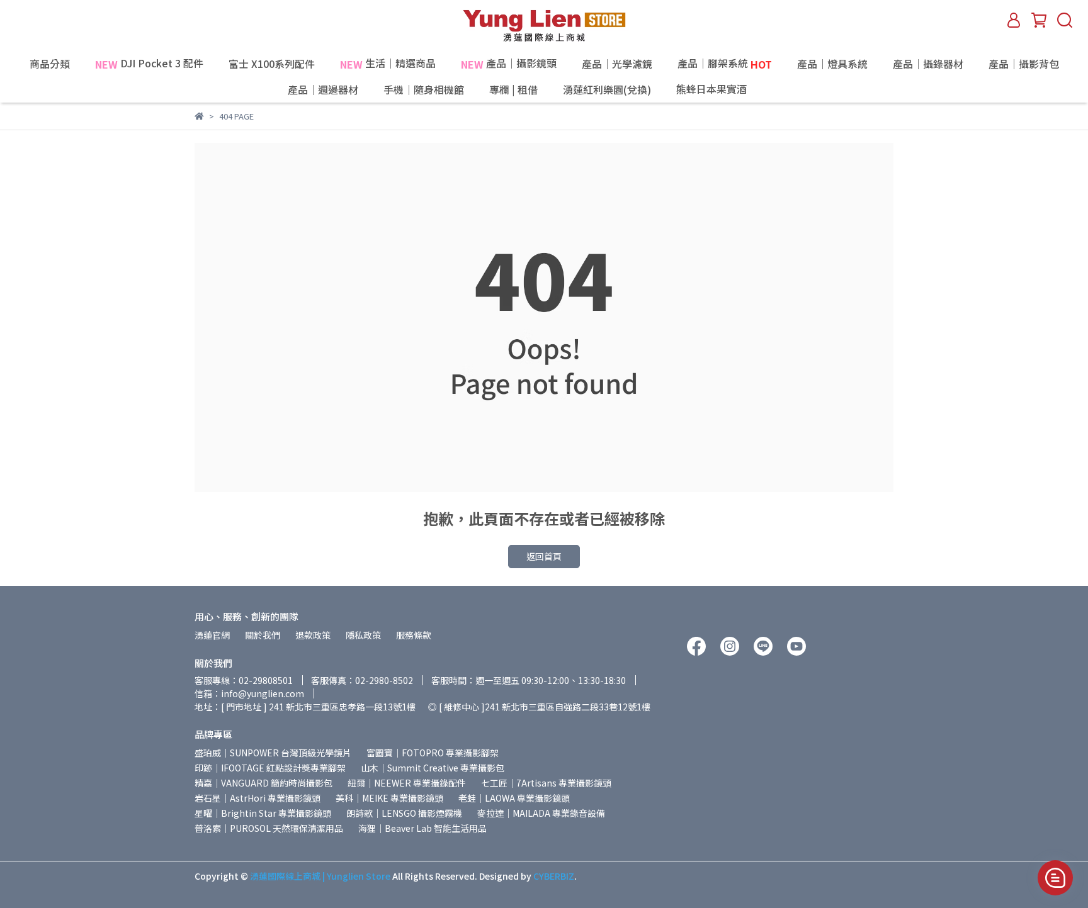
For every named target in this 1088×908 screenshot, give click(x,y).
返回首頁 (544, 556)
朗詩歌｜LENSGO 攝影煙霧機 (404, 813)
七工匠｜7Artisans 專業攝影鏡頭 (546, 782)
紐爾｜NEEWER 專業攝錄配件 (407, 782)
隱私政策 (363, 635)
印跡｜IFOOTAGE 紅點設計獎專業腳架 (270, 767)
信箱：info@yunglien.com (249, 693)
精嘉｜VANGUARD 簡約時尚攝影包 (263, 782)
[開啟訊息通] (1055, 877)
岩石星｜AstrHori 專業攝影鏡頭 (257, 798)
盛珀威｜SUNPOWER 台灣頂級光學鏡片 (273, 752)
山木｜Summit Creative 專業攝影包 (432, 767)
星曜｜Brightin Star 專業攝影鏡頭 (263, 813)
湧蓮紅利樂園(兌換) (607, 89)
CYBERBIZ (553, 876)
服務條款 (413, 635)
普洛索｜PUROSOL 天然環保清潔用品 (269, 828)
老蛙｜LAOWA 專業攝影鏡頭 (514, 798)
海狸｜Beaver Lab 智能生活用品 (422, 828)
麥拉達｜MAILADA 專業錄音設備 (541, 813)
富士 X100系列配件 (272, 63)
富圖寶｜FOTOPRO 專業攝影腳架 (432, 752)
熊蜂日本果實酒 (738, 90)
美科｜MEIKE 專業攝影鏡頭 (389, 798)
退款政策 (313, 635)
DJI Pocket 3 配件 (149, 64)
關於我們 (262, 635)
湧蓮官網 (212, 635)
